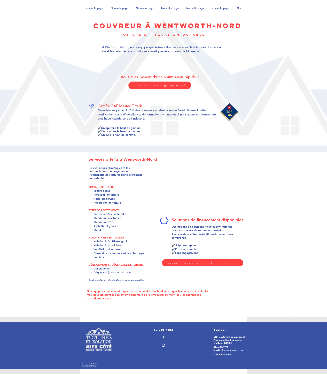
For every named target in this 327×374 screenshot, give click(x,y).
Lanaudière (94, 298)
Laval (108, 298)
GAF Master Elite (125, 106)
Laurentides (193, 294)
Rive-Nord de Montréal (165, 294)
